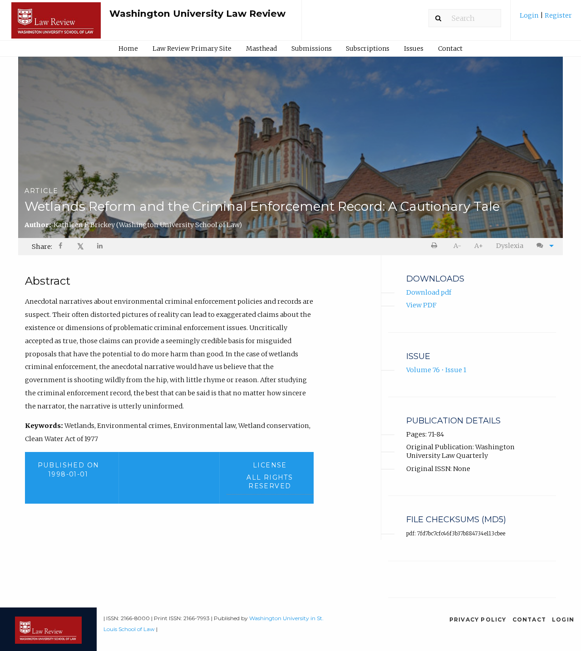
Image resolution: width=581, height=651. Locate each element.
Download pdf (428, 292)
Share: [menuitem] (42, 247)
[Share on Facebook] (61, 247)
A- (457, 246)
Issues (413, 48)
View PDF (421, 305)
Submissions (311, 48)
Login (530, 15)
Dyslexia (509, 246)
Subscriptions (367, 48)
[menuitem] (546, 19)
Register (557, 15)
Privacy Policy (478, 619)
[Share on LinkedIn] (100, 247)
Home (128, 48)
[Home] (56, 24)
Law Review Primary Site (192, 48)
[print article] (436, 246)
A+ (478, 246)
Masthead (261, 48)
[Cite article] (543, 246)
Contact (450, 48)
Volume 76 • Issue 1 (436, 370)
